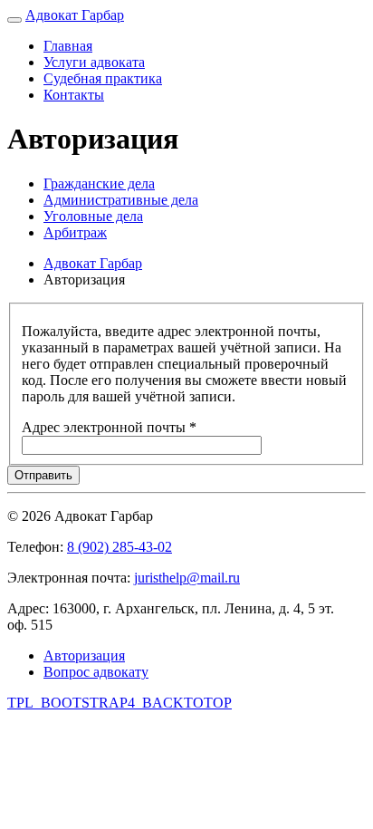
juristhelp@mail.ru (187, 577)
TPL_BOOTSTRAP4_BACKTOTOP (119, 702)
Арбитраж (75, 232)
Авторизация (84, 655)
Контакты (73, 94)
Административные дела (120, 199)
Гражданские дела (99, 183)
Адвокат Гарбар (74, 15)
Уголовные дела (93, 216)
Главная (67, 45)
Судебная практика (102, 78)
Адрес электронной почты (109, 427)
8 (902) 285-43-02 (119, 546)
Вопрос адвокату (95, 672)
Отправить (43, 475)
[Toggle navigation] (14, 20)
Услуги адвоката (94, 62)
